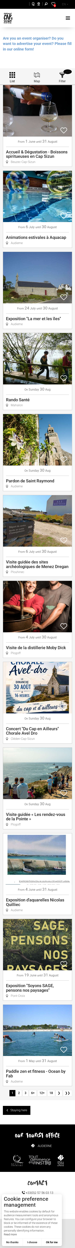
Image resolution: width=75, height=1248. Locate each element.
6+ (33, 1093)
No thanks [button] (12, 1242)
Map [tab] (37, 81)
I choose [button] (32, 1242)
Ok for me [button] (52, 1242)
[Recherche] (46, 4)
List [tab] (12, 81)
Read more (10, 1234)
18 (51, 1093)
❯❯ (67, 1093)
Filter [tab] (62, 81)
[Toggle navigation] (68, 18)
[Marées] (32, 4)
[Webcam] (40, 4)
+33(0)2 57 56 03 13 (39, 1193)
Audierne (45, 1146)
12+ (42, 1093)
